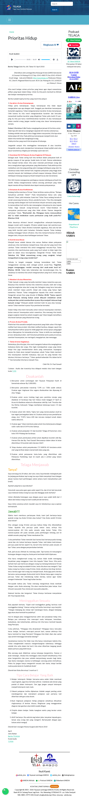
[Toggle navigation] (9, 19)
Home (11, 32)
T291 (14, 371)
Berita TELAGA (14, 736)
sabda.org (67, 795)
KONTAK (34, 786)
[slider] (20, 60)
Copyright (18, 790)
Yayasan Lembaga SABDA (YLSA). (46, 790)
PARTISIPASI (44, 786)
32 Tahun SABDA (73, 61)
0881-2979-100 (27, 795)
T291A (10, 741)
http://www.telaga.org (40, 78)
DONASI (54, 786)
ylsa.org (60, 795)
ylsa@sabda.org (45, 795)
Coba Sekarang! (73, 196)
